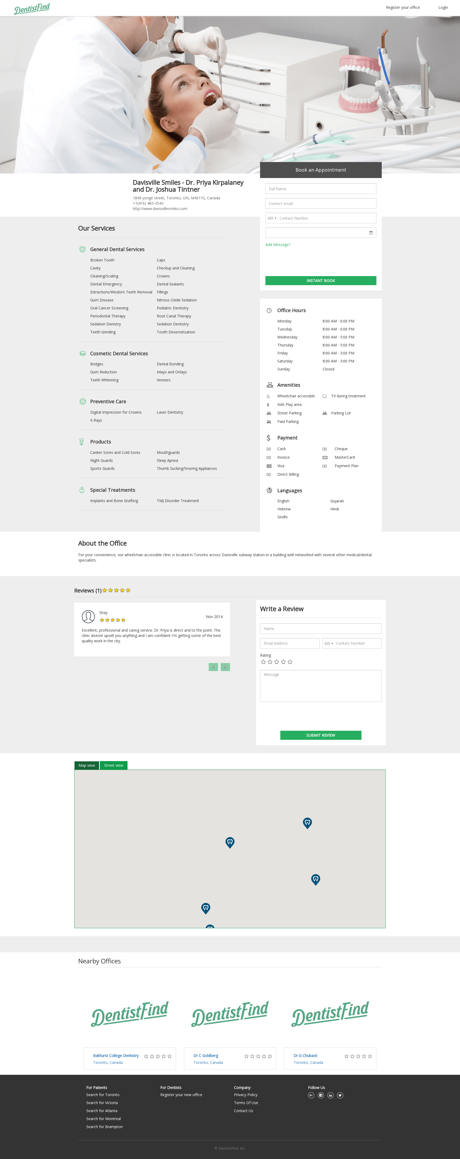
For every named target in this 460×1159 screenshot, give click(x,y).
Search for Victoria (102, 1102)
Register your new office (181, 1094)
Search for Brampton (104, 1126)
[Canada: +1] (272, 218)
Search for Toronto (103, 1094)
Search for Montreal (103, 1118)
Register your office (403, 7)
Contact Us (243, 1110)
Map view (87, 765)
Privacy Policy (245, 1094)
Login (443, 7)
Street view (113, 765)
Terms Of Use (246, 1102)
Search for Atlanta (101, 1110)
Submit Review (320, 735)
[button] (225, 667)
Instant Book (321, 280)
